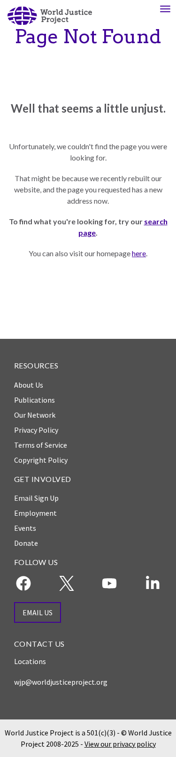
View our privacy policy (120, 744)
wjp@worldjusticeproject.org (60, 682)
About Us (28, 385)
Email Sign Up (36, 498)
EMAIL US (38, 612)
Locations (30, 661)
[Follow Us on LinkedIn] (152, 583)
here (139, 253)
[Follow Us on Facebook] (23, 583)
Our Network (34, 415)
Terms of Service (40, 445)
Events (25, 528)
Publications (34, 400)
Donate (26, 543)
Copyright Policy (41, 460)
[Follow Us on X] (66, 583)
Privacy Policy (36, 430)
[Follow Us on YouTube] (109, 583)
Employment (35, 513)
